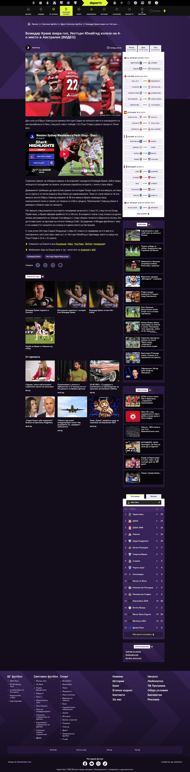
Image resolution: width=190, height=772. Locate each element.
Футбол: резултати (133, 658)
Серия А (135, 137)
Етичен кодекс (122, 690)
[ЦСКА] (40, 3)
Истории (104, 14)
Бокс (64, 704)
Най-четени (142, 390)
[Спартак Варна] (75, 3)
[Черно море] (149, 3)
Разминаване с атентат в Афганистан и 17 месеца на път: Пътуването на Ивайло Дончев (72, 387)
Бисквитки (155, 694)
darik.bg (61, 393)
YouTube (79, 244)
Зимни (65, 713)
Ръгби (65, 739)
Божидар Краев (34, 257)
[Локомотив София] (142, 3)
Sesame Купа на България (17, 691)
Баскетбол (67, 684)
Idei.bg (109, 750)
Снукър (65, 727)
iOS (94, 250)
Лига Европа (41, 706)
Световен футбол (66, 13)
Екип (116, 685)
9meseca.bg (81, 750)
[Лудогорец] (33, 3)
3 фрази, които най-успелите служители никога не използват (39, 386)
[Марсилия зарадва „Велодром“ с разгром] (143, 281)
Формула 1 (67, 691)
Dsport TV (129, 14)
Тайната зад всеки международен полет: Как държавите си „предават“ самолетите (69, 423)
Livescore (117, 14)
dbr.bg (27, 390)
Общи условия (158, 690)
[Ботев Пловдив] (68, 3)
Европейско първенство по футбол (43, 725)
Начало (28, 14)
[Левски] (54, 3)
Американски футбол (68, 735)
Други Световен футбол (71, 24)
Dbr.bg (137, 750)
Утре (155, 49)
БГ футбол (54, 14)
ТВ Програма (142, 13)
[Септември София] (121, 3)
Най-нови (142, 224)
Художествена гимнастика (68, 708)
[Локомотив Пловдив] (135, 3)
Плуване (66, 723)
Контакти (119, 694)
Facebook (61, 244)
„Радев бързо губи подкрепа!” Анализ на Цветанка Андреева (39, 421)
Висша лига (137, 76)
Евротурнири (16, 701)
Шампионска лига (42, 701)
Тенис (65, 688)
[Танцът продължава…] (143, 477)
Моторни (66, 716)
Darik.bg (53, 750)
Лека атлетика (68, 695)
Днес (143, 49)
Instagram (99, 244)
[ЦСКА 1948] (47, 3)
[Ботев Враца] (156, 3)
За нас (117, 699)
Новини (41, 14)
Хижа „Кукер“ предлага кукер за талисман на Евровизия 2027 (104, 421)
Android (85, 250)
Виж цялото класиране (142, 634)
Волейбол (66, 681)
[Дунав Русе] (128, 3)
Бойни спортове (69, 720)
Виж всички (142, 214)
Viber (70, 244)
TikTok (88, 244)
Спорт (79, 14)
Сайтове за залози (133, 652)
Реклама (153, 699)
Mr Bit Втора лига (141, 203)
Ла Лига (136, 113)
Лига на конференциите (43, 710)
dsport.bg (36, 48)
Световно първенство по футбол (43, 717)
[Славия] (114, 3)
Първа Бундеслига (41, 689)
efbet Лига (138, 58)
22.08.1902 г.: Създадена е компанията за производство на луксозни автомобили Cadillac (104, 387)
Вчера (131, 49)
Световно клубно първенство (41, 732)
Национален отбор (15, 696)
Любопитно (91, 14)
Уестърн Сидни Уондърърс (57, 257)
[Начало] (29, 24)
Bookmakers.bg (132, 655)
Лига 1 (135, 167)
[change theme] (164, 10)
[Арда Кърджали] (61, 3)
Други (38, 738)
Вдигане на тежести (67, 699)
